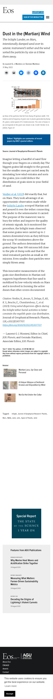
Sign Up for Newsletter (33, 17)
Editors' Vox (14, 596)
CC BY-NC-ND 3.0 (28, 349)
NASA (9, 418)
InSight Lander (15, 205)
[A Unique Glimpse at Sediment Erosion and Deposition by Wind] (10, 386)
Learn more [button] (11, 686)
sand (14, 418)
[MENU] (47, 17)
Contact (6, 672)
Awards (5, 668)
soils (18, 418)
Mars (4, 418)
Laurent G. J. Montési (13, 64)
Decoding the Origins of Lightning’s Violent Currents (24, 601)
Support (38, 12)
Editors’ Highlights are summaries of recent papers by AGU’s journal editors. (24, 139)
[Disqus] (26, 465)
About (7, 662)
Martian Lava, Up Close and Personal (30, 371)
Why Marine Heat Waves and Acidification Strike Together (24, 562)
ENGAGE (6, 665)
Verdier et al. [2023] (13, 194)
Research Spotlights (16, 557)
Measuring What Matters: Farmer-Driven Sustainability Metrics (24, 581)
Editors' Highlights (16, 575)
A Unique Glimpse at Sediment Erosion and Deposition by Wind (32, 383)
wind (35, 418)
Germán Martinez (33, 64)
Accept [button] (9, 693)
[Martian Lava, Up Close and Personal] (10, 373)
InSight (14, 414)
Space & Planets (27, 418)
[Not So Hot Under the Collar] (10, 398)
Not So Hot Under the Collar (30, 394)
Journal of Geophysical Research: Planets (32, 414)
